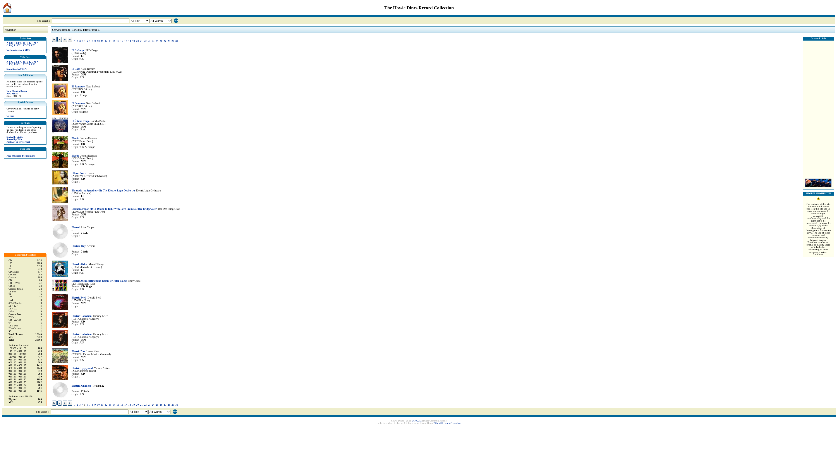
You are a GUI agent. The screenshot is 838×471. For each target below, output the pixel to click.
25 (157, 41)
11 (102, 41)
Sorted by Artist (15, 137)
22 (145, 41)
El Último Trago (80, 121)
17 (125, 41)
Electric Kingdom (81, 385)
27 (165, 41)
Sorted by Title (14, 139)
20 (137, 41)
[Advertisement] (818, 108)
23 (149, 41)
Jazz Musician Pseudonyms (21, 156)
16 (121, 41)
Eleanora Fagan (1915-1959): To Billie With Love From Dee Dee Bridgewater (114, 209)
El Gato (76, 69)
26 (161, 41)
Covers (10, 116)
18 (129, 41)
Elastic (75, 138)
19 (133, 41)
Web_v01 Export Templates (447, 423)
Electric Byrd (79, 297)
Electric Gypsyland (82, 368)
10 (98, 41)
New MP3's (12, 93)
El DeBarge (78, 50)
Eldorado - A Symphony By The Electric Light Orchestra (103, 190)
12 (106, 41)
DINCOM (417, 421)
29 (173, 41)
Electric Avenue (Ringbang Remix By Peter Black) (99, 281)
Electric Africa (79, 264)
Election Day (79, 246)
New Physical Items (17, 91)
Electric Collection (82, 316)
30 (176, 41)
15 (118, 41)
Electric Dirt (78, 351)
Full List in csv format (18, 142)
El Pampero (78, 86)
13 (110, 41)
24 (153, 41)
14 (114, 41)
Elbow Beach (79, 173)
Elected (76, 227)
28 (169, 41)
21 (141, 41)
